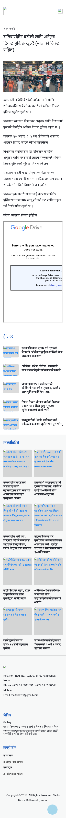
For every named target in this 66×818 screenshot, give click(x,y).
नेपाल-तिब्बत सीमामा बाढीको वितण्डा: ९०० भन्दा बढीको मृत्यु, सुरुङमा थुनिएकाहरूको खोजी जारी (41, 406)
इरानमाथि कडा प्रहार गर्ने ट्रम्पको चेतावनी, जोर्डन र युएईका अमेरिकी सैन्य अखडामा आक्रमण (42, 352)
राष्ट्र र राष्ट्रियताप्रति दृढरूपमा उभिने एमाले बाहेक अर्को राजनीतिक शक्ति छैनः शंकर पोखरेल (30, 732)
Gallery (7, 722)
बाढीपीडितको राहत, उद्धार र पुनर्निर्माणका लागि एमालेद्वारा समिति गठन (16, 594)
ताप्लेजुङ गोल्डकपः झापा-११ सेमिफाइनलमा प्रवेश (15, 644)
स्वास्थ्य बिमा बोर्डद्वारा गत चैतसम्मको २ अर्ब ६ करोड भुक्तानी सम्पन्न (47, 644)
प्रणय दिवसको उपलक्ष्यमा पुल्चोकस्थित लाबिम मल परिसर (30, 726)
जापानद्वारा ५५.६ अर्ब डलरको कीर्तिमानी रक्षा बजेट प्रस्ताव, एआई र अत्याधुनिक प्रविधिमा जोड (41, 388)
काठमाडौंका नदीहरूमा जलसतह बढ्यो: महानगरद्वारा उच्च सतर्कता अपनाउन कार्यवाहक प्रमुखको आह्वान (16, 490)
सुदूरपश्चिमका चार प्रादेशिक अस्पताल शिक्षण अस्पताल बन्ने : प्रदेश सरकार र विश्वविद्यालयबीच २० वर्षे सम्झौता (48, 544)
